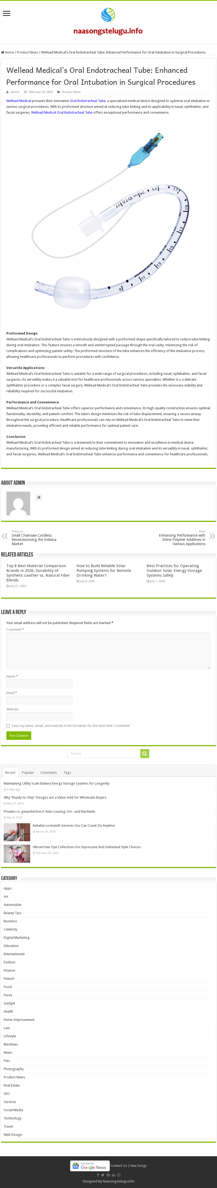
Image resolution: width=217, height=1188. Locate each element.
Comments (48, 773)
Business (10, 921)
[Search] (144, 753)
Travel (8, 1126)
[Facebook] (98, 1175)
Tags (67, 773)
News (8, 1052)
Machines (11, 1044)
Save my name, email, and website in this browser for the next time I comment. (71, 726)
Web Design (13, 1135)
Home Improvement (19, 1020)
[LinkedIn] (113, 1175)
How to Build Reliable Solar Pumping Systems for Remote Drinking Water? (103, 570)
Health (8, 1011)
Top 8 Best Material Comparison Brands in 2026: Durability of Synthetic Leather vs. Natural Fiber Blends (38, 572)
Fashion (9, 962)
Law (7, 1028)
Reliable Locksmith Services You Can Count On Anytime (74, 825)
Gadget (9, 1003)
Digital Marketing (17, 938)
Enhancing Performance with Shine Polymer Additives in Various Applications (182, 538)
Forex (8, 995)
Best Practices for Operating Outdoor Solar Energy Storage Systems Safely (174, 570)
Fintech (9, 979)
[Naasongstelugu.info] (108, 21)
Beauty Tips (12, 913)
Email (11, 693)
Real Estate (12, 1085)
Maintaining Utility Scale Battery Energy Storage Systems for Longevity (56, 783)
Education (11, 946)
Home (9, 52)
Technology (12, 1118)
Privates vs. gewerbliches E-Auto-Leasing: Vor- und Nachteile (49, 811)
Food (8, 987)
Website (12, 709)
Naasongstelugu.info (118, 1181)
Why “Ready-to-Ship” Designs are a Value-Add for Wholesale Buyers (55, 797)
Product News (27, 52)
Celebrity (10, 929)
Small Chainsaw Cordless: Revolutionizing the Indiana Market (34, 538)
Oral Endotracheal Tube (88, 101)
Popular (28, 773)
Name (12, 676)
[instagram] (119, 1175)
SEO (7, 1094)
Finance (9, 970)
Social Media (13, 1110)
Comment (15, 629)
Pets (7, 1061)
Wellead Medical (18, 101)
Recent (10, 773)
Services (10, 1102)
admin (15, 92)
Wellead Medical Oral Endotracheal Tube (62, 112)
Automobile (12, 905)
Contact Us (119, 1166)
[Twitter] (103, 1175)
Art (6, 896)
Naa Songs (138, 1166)
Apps (8, 888)
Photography (14, 1069)
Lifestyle (10, 1036)
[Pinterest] (108, 1175)
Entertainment (14, 954)
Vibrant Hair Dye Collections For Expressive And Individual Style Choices (87, 847)
